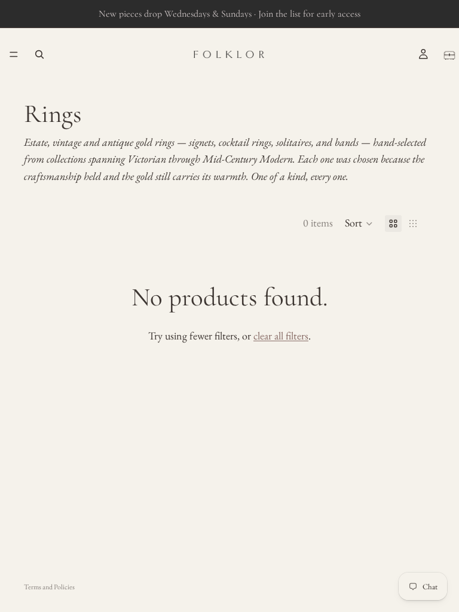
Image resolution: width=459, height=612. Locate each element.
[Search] (39, 54)
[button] (359, 223)
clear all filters (280, 335)
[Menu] (13, 54)
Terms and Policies (49, 587)
